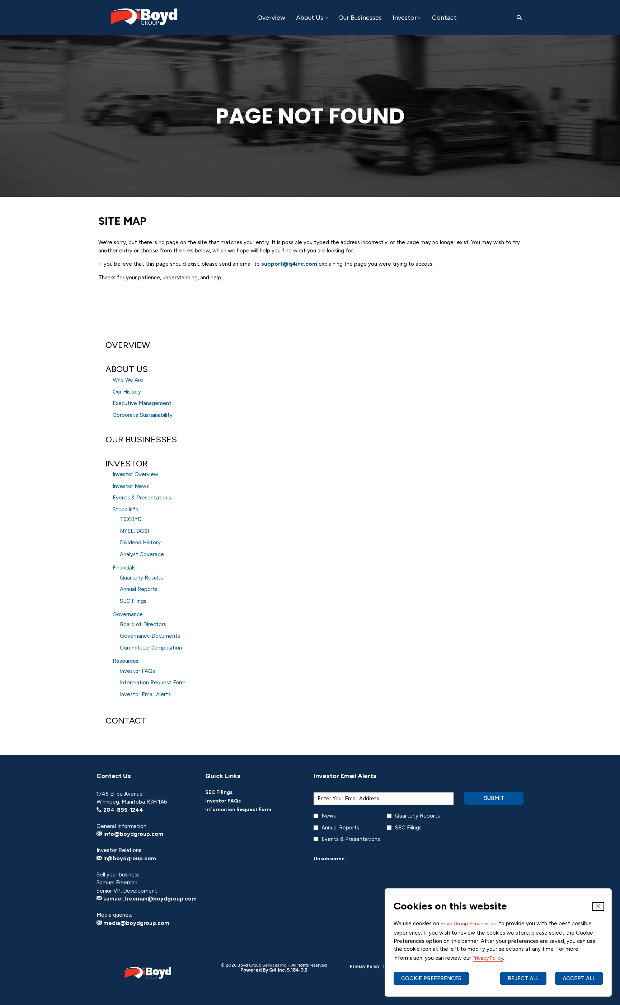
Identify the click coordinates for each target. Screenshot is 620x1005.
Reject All (523, 978)
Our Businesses (141, 439)
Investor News (131, 486)
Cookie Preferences (431, 978)
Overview (127, 345)
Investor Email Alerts (145, 694)
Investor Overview (135, 474)
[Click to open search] (517, 17)
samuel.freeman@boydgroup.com (149, 898)
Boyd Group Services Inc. (469, 924)
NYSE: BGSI (134, 531)
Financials (124, 567)
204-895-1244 (122, 810)
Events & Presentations (142, 497)
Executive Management (142, 403)
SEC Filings (133, 601)
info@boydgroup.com (132, 834)
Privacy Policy (488, 958)
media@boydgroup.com (135, 923)
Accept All (579, 978)
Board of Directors (143, 624)
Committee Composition (151, 648)
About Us (126, 369)
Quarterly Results (141, 577)
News (328, 816)
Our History (127, 391)
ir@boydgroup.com (129, 858)
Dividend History (140, 542)
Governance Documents (150, 636)
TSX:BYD (131, 519)
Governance (128, 614)
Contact (125, 720)
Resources (125, 661)
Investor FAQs (137, 671)
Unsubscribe (329, 859)
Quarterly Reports (417, 816)
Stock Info (125, 509)
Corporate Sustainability (143, 415)
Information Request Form (152, 682)
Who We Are (128, 380)
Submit (494, 798)
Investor (126, 463)
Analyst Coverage (142, 554)
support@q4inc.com (289, 264)
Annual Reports (139, 589)
